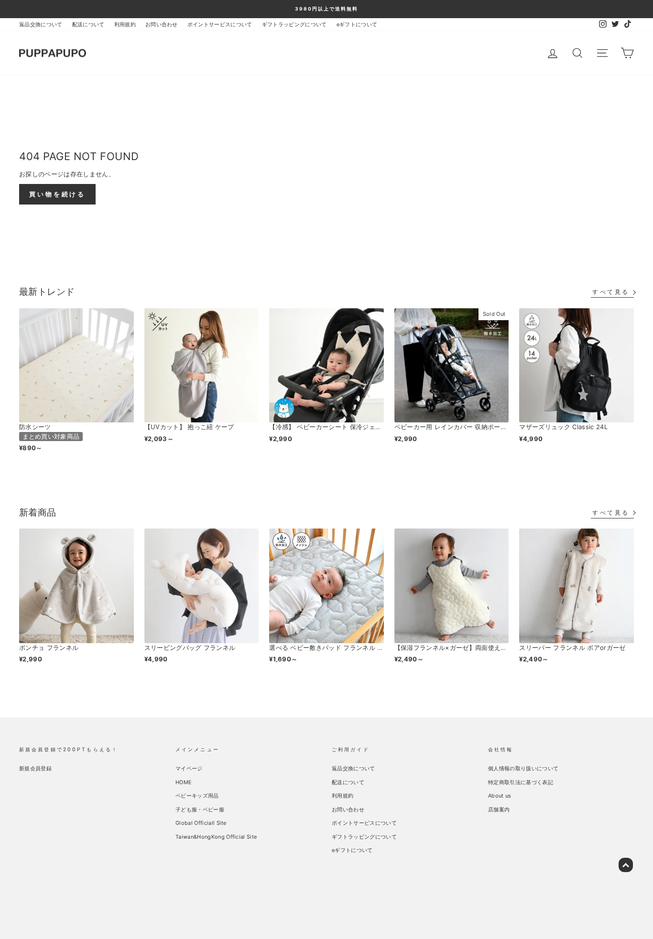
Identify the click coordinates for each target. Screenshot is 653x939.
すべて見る (611, 291)
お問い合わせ (161, 24)
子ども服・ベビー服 (199, 809)
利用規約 (125, 24)
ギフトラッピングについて (294, 24)
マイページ (189, 768)
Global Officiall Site (201, 823)
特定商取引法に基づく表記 (520, 782)
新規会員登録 (35, 768)
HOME (183, 782)
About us (500, 795)
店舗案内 (499, 809)
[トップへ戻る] (626, 865)
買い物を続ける (57, 194)
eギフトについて (357, 24)
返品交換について (41, 24)
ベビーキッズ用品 (197, 795)
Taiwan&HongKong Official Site (216, 836)
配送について (88, 24)
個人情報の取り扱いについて (523, 768)
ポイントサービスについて (219, 24)
